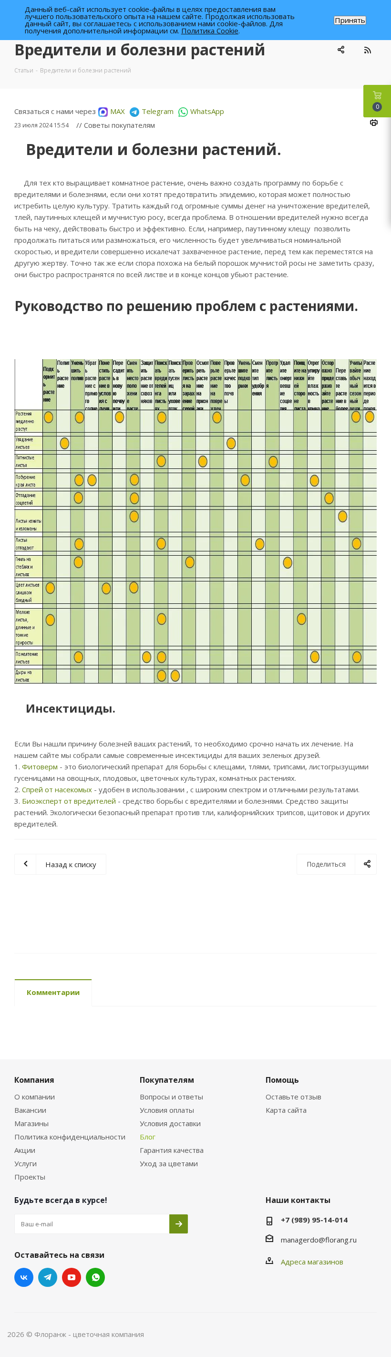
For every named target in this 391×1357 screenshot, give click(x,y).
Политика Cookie (209, 30)
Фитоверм (40, 766)
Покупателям (167, 1080)
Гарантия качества (172, 1150)
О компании (34, 1096)
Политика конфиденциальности (69, 1136)
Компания (34, 1080)
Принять (350, 20)
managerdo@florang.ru (319, 1239)
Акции (24, 1150)
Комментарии (53, 992)
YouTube (71, 1277)
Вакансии (30, 1110)
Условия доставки (170, 1123)
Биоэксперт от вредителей (69, 801)
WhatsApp (207, 111)
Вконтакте (23, 1277)
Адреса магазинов (312, 1261)
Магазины (31, 1123)
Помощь (282, 1080)
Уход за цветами (169, 1163)
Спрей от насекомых (57, 789)
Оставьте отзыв (293, 1096)
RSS (367, 50)
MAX (117, 111)
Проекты (29, 1176)
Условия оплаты (167, 1110)
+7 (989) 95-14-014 (314, 1219)
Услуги (25, 1163)
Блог (147, 1136)
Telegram (158, 111)
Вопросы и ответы (171, 1096)
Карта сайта (286, 1110)
